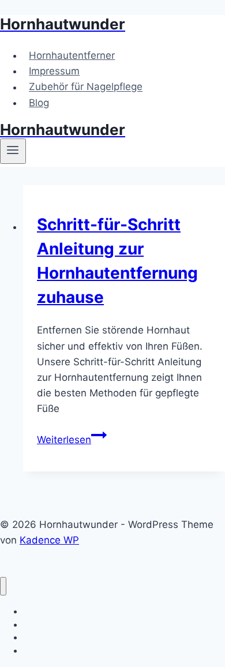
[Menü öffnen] (13, 151)
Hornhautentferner (72, 55)
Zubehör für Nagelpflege (85, 87)
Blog (39, 102)
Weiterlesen (72, 439)
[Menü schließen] (3, 586)
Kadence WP (49, 540)
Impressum (54, 71)
